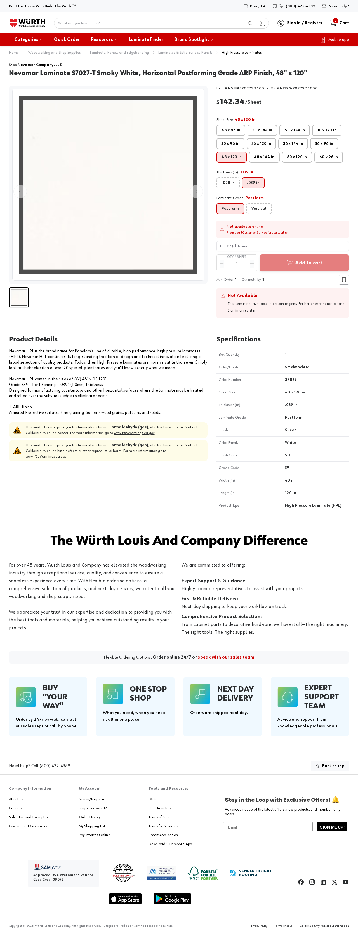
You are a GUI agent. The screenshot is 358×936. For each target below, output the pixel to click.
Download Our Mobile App (170, 844)
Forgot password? (93, 808)
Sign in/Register (91, 799)
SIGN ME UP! (332, 827)
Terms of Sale (159, 817)
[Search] (251, 23)
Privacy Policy (258, 926)
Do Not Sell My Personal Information (324, 926)
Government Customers (28, 826)
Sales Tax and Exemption (29, 817)
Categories (26, 39)
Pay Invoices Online (94, 835)
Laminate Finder (146, 39)
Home (14, 53)
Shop (35, 65)
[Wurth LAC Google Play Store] (172, 898)
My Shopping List (92, 826)
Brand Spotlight (192, 39)
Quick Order (67, 39)
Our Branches (160, 808)
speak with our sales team (226, 657)
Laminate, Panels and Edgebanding (119, 53)
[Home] (27, 23)
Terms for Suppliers (163, 826)
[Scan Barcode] (263, 23)
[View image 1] (108, 185)
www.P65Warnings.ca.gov (134, 433)
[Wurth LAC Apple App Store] (125, 898)
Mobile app (338, 39)
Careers (15, 808)
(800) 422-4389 (54, 766)
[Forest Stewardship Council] (202, 873)
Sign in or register (241, 310)
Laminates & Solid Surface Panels (185, 53)
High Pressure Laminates (242, 53)
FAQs (153, 799)
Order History (90, 817)
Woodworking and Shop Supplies (54, 53)
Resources (102, 39)
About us (16, 799)
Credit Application (163, 835)
